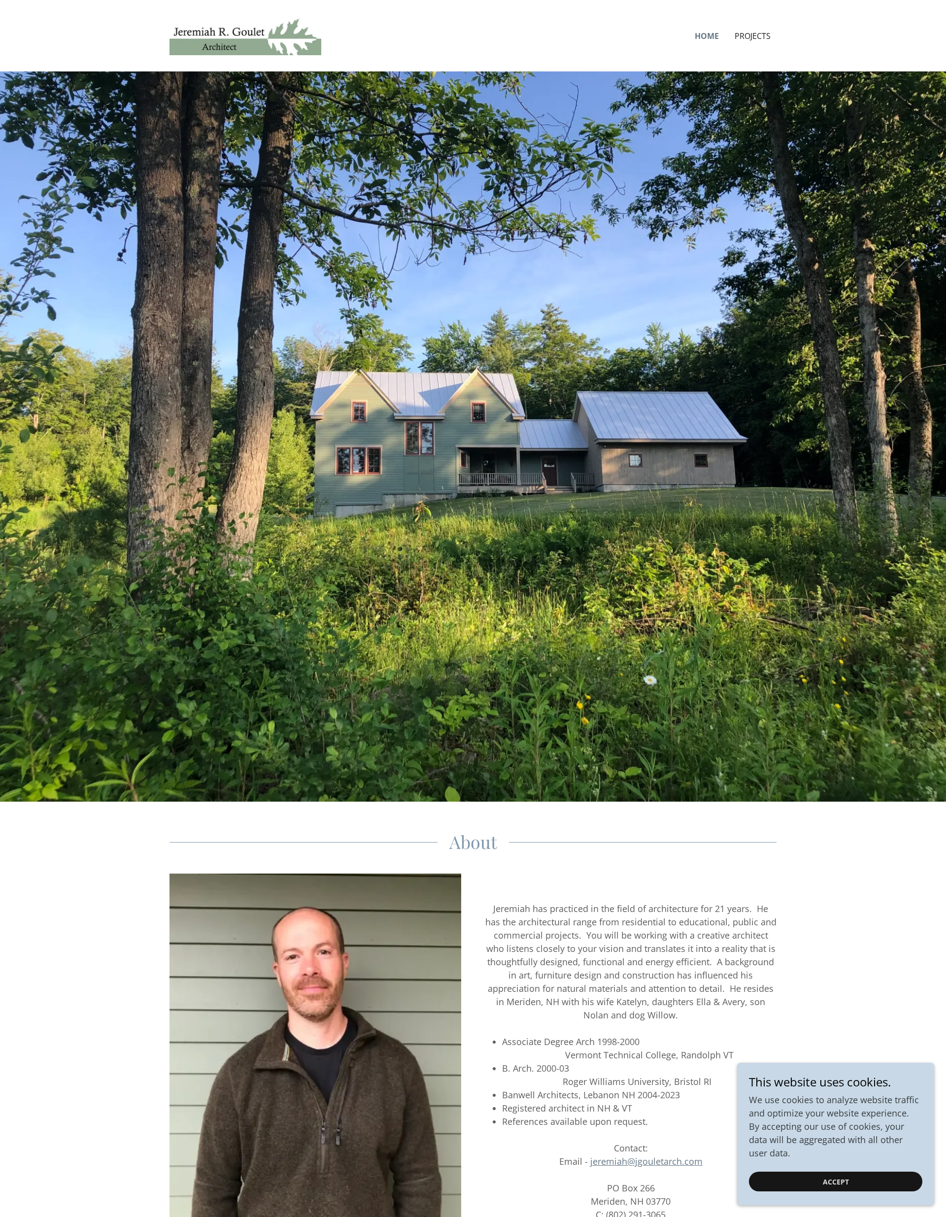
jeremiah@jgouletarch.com (646, 1161)
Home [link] (707, 36)
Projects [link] (753, 36)
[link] (245, 34)
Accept (836, 1181)
